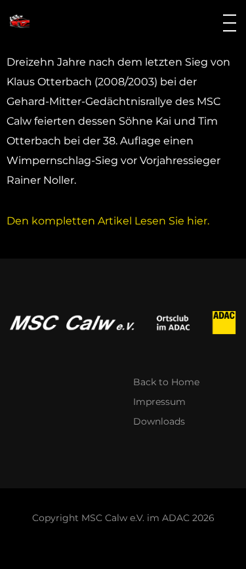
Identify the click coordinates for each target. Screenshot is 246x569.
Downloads (159, 421)
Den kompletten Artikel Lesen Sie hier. (108, 221)
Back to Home (166, 382)
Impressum (159, 402)
